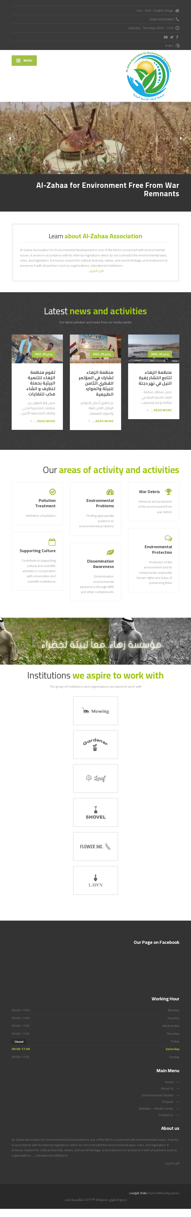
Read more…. (161, 410)
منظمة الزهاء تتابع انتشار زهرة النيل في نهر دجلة (155, 377)
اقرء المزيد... (96, 271)
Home (169, 1081)
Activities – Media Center (156, 1108)
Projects (168, 1101)
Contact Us (166, 1115)
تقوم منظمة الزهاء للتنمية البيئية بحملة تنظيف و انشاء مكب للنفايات (40, 383)
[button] (9, 138)
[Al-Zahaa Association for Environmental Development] (154, 76)
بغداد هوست (138, 1193)
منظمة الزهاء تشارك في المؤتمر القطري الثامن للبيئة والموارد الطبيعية (96, 383)
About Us (167, 1088)
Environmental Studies (158, 1095)
